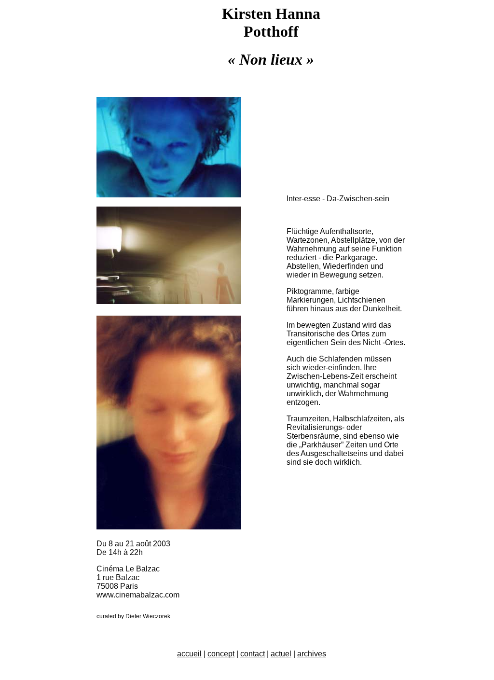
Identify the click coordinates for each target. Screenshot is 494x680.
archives (311, 654)
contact (252, 654)
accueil (189, 654)
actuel (281, 654)
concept (220, 654)
